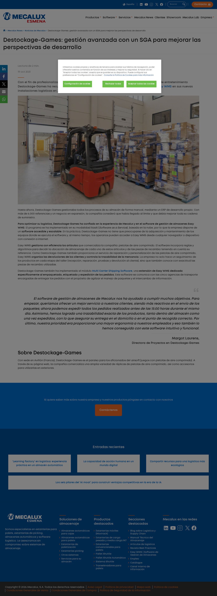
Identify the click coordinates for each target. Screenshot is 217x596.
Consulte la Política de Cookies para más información (129, 75)
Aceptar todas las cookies (141, 84)
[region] (109, 76)
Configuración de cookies (77, 84)
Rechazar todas (113, 84)
